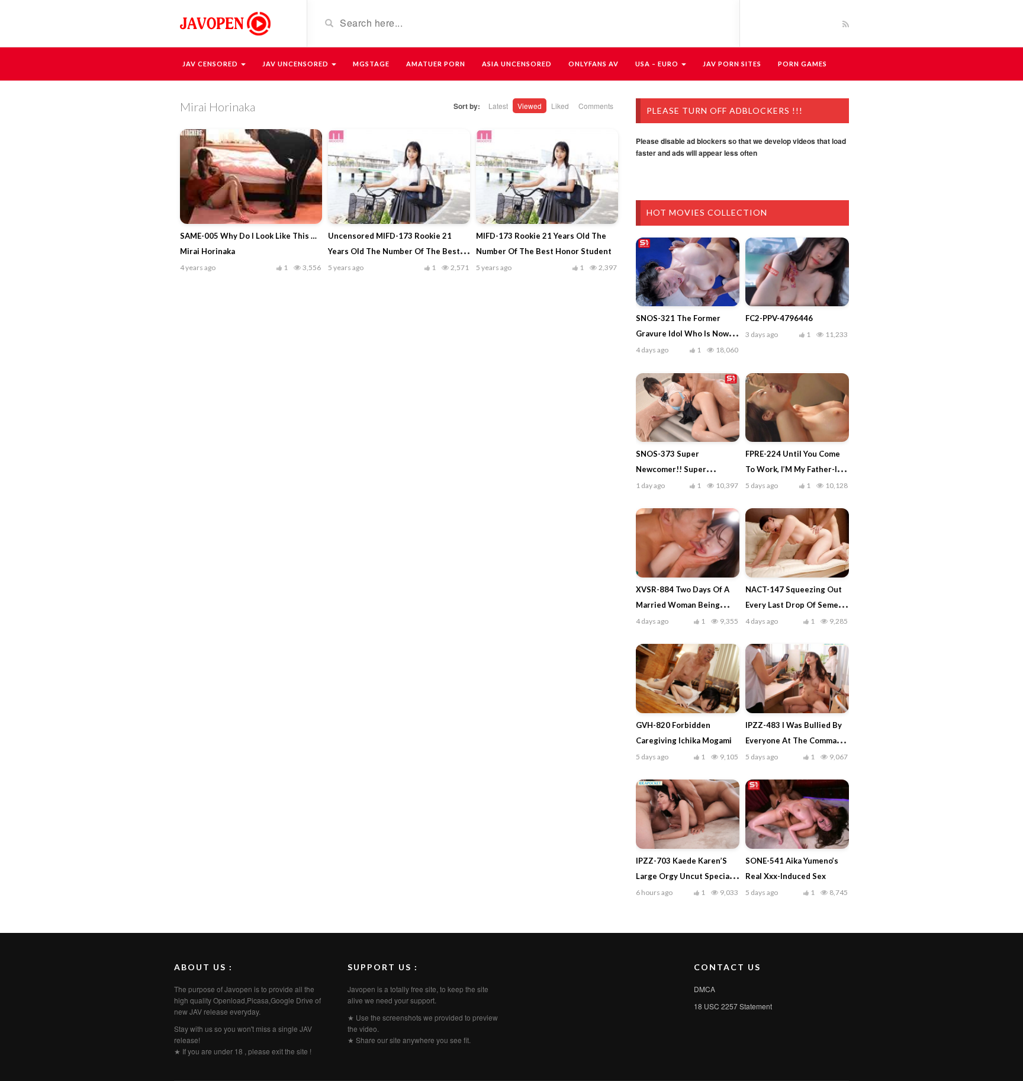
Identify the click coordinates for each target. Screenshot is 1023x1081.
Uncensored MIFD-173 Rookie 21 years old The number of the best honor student (394, 251)
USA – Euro (657, 64)
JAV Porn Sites (732, 64)
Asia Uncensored (517, 64)
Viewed (529, 106)
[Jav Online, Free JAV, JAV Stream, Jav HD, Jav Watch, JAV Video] (224, 22)
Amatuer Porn (435, 64)
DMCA (704, 989)
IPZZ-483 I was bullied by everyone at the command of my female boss (795, 740)
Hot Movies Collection (706, 212)
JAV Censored (211, 64)
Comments (595, 106)
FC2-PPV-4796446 (779, 318)
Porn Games (802, 64)
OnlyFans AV (593, 64)
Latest (498, 106)
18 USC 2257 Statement (733, 1006)
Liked (560, 106)
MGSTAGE (371, 64)
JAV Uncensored (296, 64)
